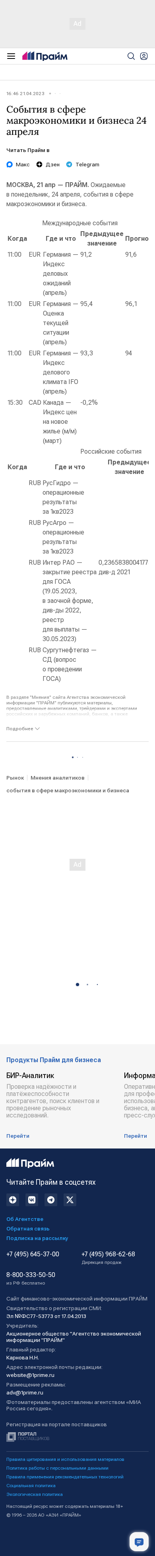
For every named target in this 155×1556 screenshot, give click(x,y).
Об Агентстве (24, 1219)
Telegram (87, 164)
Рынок (15, 777)
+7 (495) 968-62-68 (108, 1258)
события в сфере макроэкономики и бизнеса (67, 790)
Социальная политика (31, 1485)
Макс (23, 164)
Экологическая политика (34, 1494)
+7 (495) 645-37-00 (32, 1254)
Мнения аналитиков (58, 777)
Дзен (53, 164)
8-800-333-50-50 (30, 1278)
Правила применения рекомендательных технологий (65, 1477)
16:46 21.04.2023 (25, 93)
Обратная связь (28, 1228)
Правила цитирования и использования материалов (65, 1459)
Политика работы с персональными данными (57, 1468)
